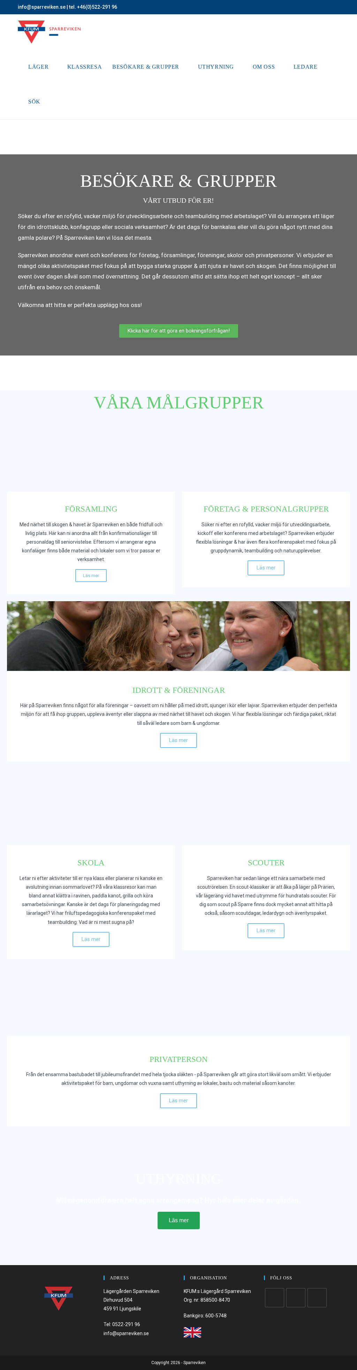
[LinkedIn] (317, 1297)
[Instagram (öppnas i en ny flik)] (329, 7)
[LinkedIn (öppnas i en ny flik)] (336, 7)
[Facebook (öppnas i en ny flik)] (321, 7)
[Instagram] (295, 1297)
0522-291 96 (126, 1324)
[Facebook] (274, 1297)
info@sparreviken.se (42, 7)
